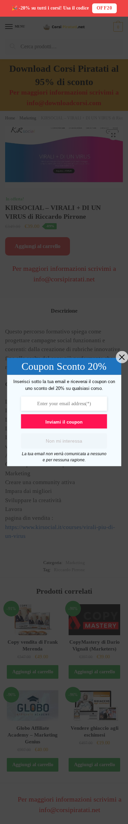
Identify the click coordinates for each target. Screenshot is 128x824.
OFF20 (104, 8)
